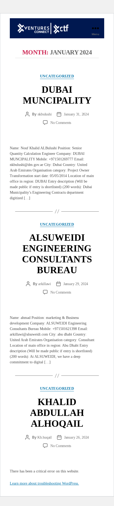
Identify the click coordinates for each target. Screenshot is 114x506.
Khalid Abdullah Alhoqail (57, 413)
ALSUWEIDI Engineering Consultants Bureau (57, 253)
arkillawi (44, 284)
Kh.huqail (44, 437)
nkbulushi (45, 114)
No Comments (60, 123)
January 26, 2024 (76, 437)
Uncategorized (57, 76)
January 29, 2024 (75, 284)
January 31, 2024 (76, 114)
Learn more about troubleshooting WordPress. (44, 483)
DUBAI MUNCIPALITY (57, 95)
